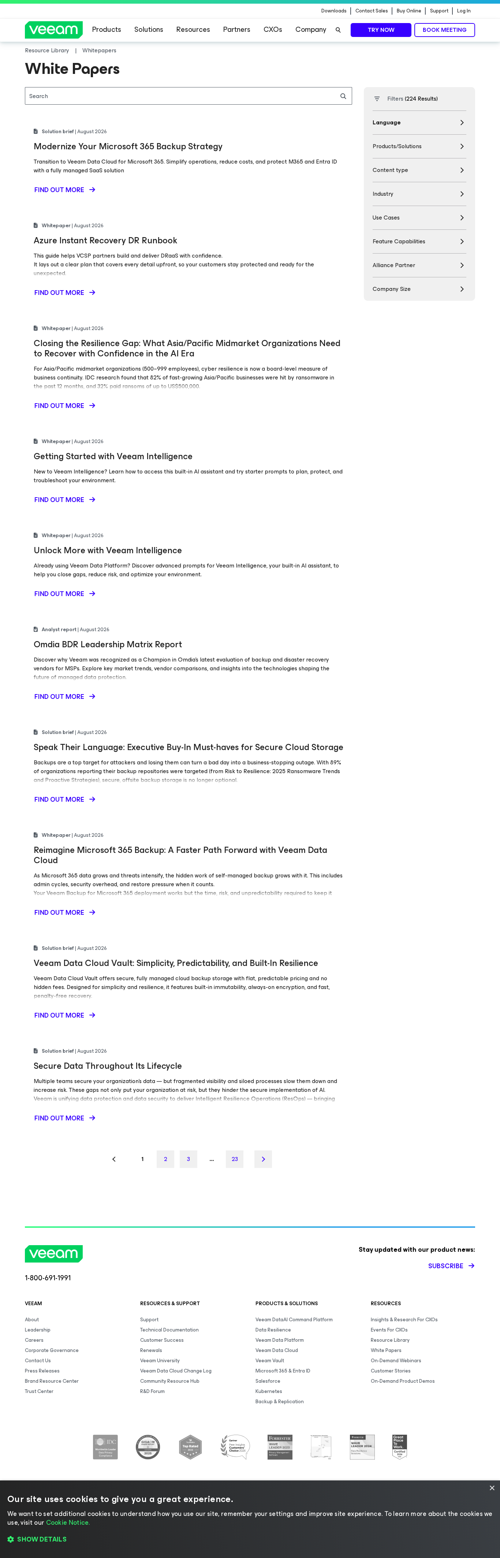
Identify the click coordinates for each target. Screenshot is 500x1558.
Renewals (151, 1350)
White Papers (386, 1350)
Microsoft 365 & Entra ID (282, 1371)
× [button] (492, 1488)
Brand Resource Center (52, 1381)
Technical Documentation (169, 1330)
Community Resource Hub (169, 1381)
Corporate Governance (52, 1350)
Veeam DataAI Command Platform (294, 1319)
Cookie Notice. (68, 1522)
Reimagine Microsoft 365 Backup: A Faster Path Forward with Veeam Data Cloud (180, 855)
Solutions (148, 29)
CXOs (273, 29)
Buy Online (409, 11)
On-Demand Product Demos (403, 1381)
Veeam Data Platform (279, 1340)
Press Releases (42, 1371)
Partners (236, 29)
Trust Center (39, 1391)
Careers (34, 1340)
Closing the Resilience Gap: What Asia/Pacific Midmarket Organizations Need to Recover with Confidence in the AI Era (187, 348)
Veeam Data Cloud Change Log (176, 1371)
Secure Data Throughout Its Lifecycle (108, 1066)
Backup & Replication (279, 1401)
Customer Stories (391, 1371)
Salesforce (267, 1381)
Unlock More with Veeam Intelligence (108, 550)
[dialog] (250, 1519)
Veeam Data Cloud (276, 1350)
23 (235, 1159)
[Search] (338, 30)
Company (310, 29)
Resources (193, 29)
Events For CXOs (389, 1330)
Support (439, 11)
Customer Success (162, 1340)
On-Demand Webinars (396, 1360)
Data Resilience (273, 1330)
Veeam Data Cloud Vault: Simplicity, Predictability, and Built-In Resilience (176, 963)
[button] (250, 1539)
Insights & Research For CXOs (404, 1319)
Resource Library (390, 1340)
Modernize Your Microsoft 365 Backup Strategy (128, 146)
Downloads (334, 11)
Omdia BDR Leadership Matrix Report (108, 644)
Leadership (38, 1330)
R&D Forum (152, 1391)
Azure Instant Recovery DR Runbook (105, 240)
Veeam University (160, 1360)
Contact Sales (371, 11)
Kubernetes (268, 1391)
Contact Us (38, 1360)
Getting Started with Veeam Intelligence (113, 456)
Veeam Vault (269, 1360)
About (32, 1319)
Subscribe (445, 1266)
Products (106, 29)
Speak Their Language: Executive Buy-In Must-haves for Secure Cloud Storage (188, 747)
